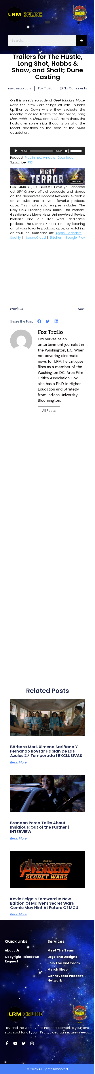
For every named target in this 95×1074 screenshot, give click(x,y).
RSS (30, 162)
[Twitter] (24, 1043)
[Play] (16, 151)
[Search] (81, 40)
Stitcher (55, 237)
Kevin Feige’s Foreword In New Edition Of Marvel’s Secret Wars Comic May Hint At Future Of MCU (44, 903)
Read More (18, 762)
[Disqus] (47, 508)
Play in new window (40, 157)
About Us (12, 950)
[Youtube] (15, 1043)
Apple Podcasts (69, 233)
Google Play (75, 237)
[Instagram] (32, 1043)
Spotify (15, 237)
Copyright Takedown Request (22, 959)
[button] (47, 22)
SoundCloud (36, 237)
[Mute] (67, 151)
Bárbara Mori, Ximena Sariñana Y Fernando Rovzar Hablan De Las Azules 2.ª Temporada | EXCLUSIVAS (46, 751)
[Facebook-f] (7, 1043)
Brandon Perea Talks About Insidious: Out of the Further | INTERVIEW (39, 827)
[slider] (76, 150)
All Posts (49, 410)
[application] (47, 151)
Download (65, 157)
